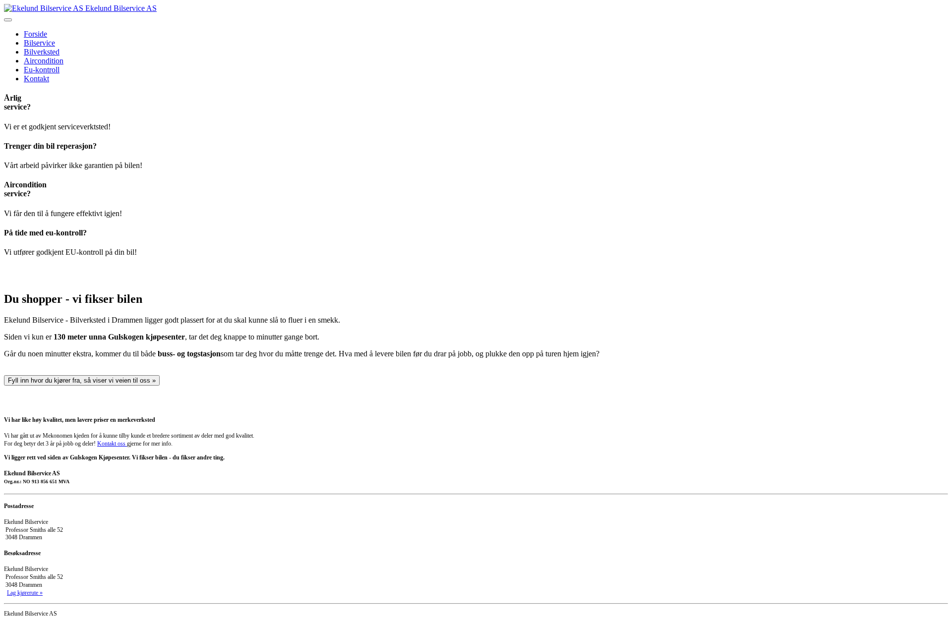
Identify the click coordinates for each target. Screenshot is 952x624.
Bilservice (39, 43)
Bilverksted (42, 52)
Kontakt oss (112, 443)
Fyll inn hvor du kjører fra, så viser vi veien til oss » (82, 380)
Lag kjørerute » (25, 592)
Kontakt (36, 78)
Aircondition (43, 61)
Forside (35, 34)
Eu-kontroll (42, 69)
